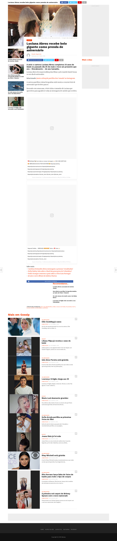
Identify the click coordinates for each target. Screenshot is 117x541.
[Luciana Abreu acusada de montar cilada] (16, 57)
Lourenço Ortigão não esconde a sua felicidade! (16, 108)
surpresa (45, 308)
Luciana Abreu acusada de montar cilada (15, 60)
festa (73, 306)
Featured (63, 306)
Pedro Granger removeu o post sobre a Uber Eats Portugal (49, 274)
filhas (28, 308)
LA (42, 177)
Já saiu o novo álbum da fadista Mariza (42, 276)
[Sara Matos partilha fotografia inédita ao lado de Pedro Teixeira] (16, 73)
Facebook (73, 529)
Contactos (58, 529)
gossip (32, 308)
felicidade (69, 306)
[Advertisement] (38, 294)
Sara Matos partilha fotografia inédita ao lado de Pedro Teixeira (16, 76)
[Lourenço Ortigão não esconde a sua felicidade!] (16, 106)
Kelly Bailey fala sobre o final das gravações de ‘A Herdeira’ (50, 271)
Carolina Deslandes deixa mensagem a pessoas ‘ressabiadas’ (50, 269)
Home (42, 529)
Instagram (66, 529)
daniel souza (56, 306)
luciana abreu (38, 308)
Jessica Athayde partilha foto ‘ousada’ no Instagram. (55, 78)
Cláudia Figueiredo (36, 54)
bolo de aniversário (46, 306)
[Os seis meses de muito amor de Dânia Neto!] (16, 90)
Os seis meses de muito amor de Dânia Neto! (15, 92)
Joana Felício (45, 324)
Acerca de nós (49, 529)
